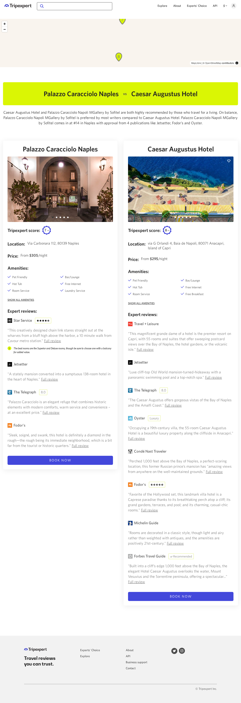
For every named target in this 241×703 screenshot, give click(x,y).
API (215, 5)
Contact (131, 668)
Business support (136, 662)
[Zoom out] (4, 29)
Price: (13, 256)
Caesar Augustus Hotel (181, 149)
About (177, 5)
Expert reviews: (22, 311)
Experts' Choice (197, 5)
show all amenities (21, 299)
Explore (162, 5)
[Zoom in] (4, 24)
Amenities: (18, 268)
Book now (60, 460)
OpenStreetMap (213, 62)
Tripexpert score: (24, 230)
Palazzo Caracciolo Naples (60, 149)
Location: (16, 243)
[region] (120, 43)
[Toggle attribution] (237, 63)
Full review (52, 340)
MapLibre (196, 62)
